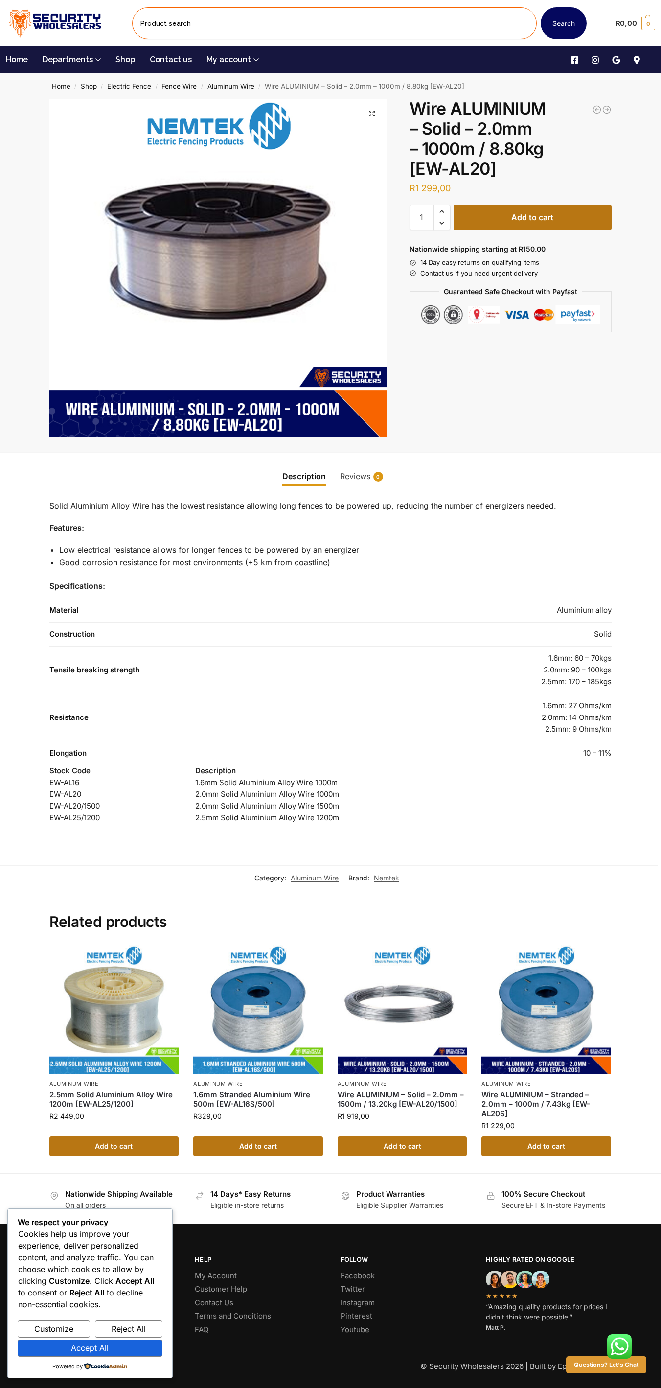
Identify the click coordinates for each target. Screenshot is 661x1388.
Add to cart (532, 217)
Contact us (171, 59)
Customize (53, 1329)
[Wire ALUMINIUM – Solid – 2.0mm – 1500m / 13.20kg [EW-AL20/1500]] (402, 1010)
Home (17, 59)
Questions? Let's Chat (606, 1364)
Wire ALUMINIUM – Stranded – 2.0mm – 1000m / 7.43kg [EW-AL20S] (535, 1104)
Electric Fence (129, 86)
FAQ (201, 1329)
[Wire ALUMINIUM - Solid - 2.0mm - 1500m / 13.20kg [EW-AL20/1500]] (607, 110)
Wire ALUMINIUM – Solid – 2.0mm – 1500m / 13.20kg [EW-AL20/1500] (401, 1099)
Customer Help (221, 1289)
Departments (68, 59)
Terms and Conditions (233, 1315)
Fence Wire (179, 86)
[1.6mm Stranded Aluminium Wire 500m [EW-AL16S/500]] (258, 1010)
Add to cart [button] (114, 1146)
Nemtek (386, 878)
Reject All (129, 1329)
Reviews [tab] (360, 476)
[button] (635, 23)
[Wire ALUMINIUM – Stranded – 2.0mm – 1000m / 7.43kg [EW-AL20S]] (546, 1010)
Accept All (90, 1348)
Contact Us (214, 1302)
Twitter (353, 1289)
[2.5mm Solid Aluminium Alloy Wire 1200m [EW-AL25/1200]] (114, 1010)
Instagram (358, 1302)
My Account (216, 1275)
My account (228, 59)
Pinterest (356, 1315)
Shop (125, 59)
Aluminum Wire (230, 86)
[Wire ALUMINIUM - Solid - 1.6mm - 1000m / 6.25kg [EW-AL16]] (597, 110)
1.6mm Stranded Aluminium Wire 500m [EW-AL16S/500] (251, 1099)
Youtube (355, 1329)
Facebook (358, 1275)
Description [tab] (304, 476)
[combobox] (334, 23)
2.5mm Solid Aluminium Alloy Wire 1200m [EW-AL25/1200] (111, 1099)
